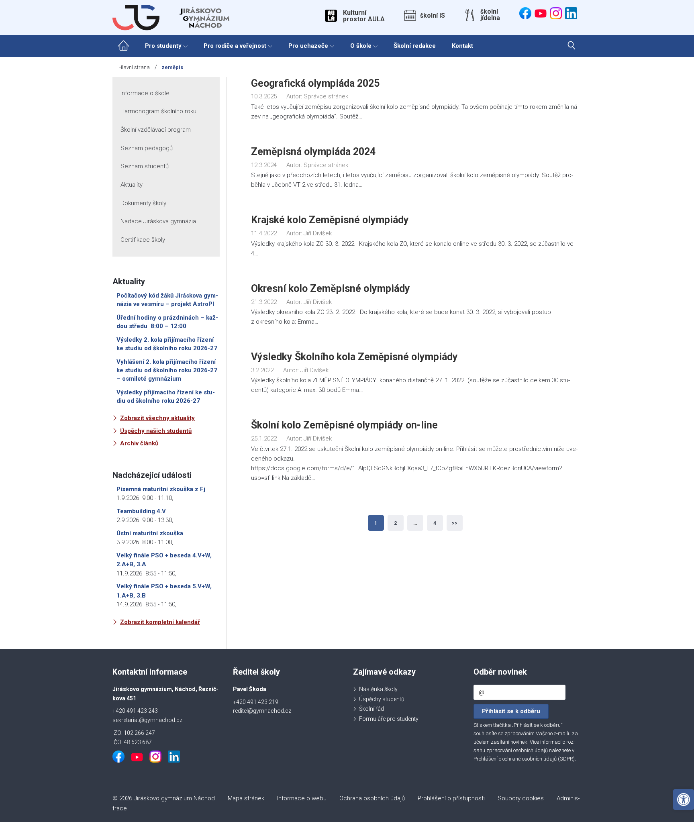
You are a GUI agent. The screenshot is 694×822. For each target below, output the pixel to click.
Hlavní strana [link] (134, 67)
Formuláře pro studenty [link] (388, 719)
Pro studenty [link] (163, 45)
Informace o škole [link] (144, 93)
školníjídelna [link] (490, 14)
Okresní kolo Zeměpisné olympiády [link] (330, 288)
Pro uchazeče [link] (308, 45)
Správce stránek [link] (326, 96)
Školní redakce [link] (415, 45)
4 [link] (434, 523)
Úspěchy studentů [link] (381, 699)
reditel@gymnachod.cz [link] (262, 711)
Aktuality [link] (131, 184)
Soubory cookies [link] (521, 798)
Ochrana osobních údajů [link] (372, 798)
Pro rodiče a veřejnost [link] (235, 45)
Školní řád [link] (371, 709)
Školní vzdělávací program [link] (155, 129)
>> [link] (454, 523)
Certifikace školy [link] (142, 239)
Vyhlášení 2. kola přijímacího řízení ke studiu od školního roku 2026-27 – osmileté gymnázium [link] (166, 370)
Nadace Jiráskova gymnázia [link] (158, 221)
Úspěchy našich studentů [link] (156, 430)
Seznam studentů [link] (144, 166)
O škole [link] (360, 45)
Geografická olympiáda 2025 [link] (315, 83)
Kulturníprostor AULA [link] (364, 16)
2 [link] (395, 523)
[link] (683, 799)
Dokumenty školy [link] (143, 203)
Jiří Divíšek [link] (318, 233)
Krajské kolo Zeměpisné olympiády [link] (330, 220)
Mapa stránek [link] (246, 798)
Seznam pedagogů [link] (146, 148)
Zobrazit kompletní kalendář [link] (160, 622)
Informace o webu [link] (302, 798)
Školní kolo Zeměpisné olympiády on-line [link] (344, 425)
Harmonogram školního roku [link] (158, 111)
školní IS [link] (432, 15)
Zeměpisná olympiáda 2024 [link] (313, 151)
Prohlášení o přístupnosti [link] (451, 798)
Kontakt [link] (462, 45)
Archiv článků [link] (139, 443)
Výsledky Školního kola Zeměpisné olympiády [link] (354, 357)
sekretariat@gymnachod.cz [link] (147, 720)
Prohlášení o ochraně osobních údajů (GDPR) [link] (524, 759)
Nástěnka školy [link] (378, 689)
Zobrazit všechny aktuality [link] (157, 418)
